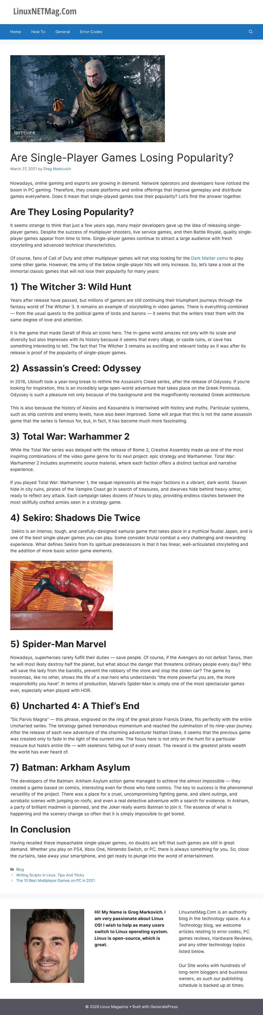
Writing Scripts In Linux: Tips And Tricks (50, 875)
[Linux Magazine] (45, 11)
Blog (20, 869)
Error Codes (91, 31)
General (62, 31)
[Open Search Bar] (251, 32)
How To (38, 31)
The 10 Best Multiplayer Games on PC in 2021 (55, 880)
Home (15, 31)
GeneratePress (164, 1006)
